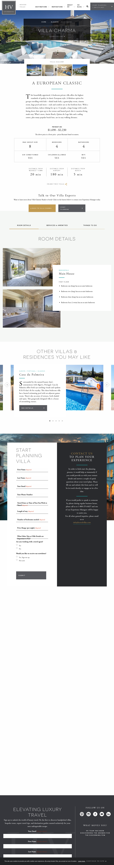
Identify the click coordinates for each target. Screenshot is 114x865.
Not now (22, 561)
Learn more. (81, 861)
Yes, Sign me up (24, 557)
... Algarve (53, 22)
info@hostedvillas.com (82, 522)
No (20, 549)
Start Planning (100, 6)
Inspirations (57, 7)
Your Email (37, 831)
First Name (37, 841)
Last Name (37, 852)
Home (44, 22)
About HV (70, 6)
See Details (27, 408)
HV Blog (79, 6)
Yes (20, 546)
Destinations (41, 7)
